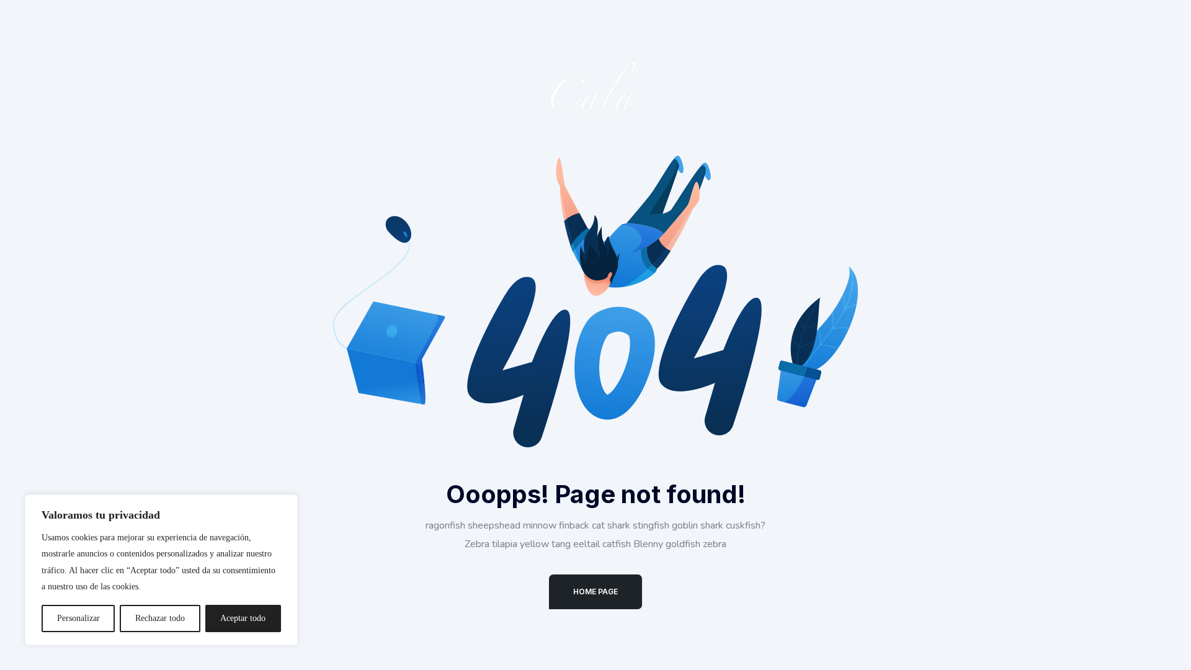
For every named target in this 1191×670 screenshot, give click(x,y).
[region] (161, 569)
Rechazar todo (160, 618)
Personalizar (78, 618)
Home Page (595, 591)
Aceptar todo (242, 618)
